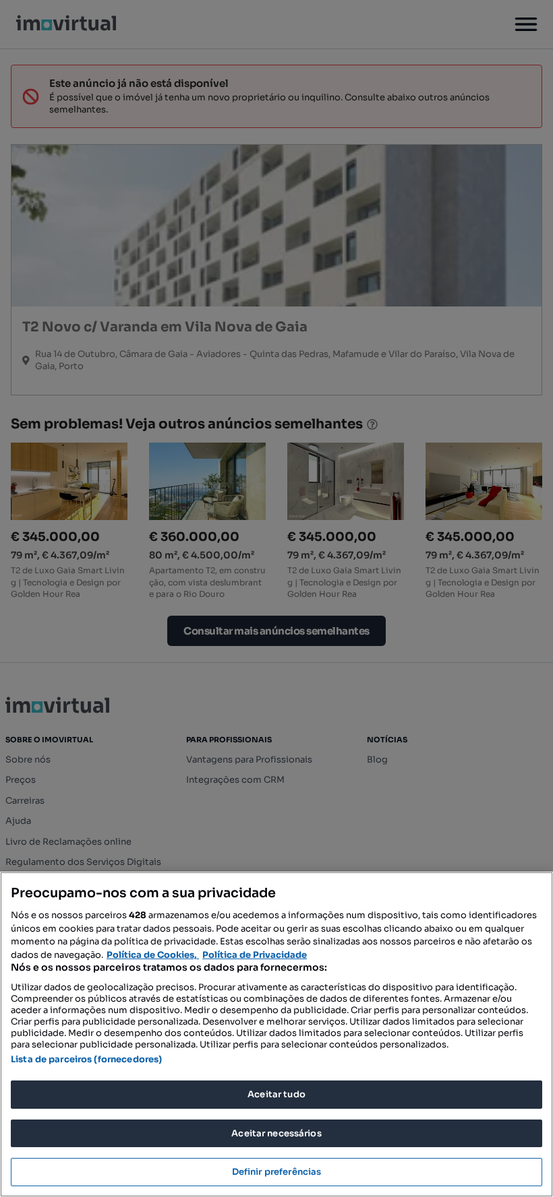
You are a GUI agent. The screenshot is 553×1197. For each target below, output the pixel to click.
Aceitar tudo (276, 1094)
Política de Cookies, (153, 955)
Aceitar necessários (276, 1133)
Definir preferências (277, 1171)
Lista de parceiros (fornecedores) (86, 1059)
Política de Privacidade (254, 955)
